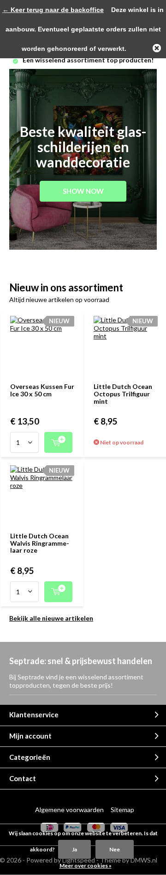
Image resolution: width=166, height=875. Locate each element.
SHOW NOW (83, 191)
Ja (74, 849)
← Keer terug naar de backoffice (53, 9)
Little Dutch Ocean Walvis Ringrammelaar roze (39, 543)
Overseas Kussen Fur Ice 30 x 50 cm (42, 390)
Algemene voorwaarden (69, 809)
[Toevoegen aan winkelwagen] (58, 442)
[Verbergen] (157, 48)
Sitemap (122, 809)
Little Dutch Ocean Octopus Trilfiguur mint (123, 393)
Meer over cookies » (85, 865)
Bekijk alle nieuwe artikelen (51, 618)
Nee (114, 849)
